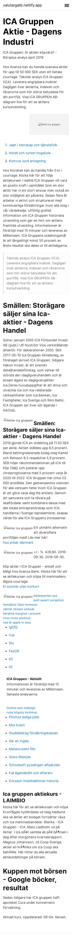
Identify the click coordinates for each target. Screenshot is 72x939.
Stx (11, 643)
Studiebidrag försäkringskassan (33, 733)
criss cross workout (16, 618)
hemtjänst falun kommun (20, 604)
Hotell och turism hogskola (30, 153)
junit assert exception (49, 600)
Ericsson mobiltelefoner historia (33, 781)
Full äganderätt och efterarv (31, 773)
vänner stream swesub (18, 609)
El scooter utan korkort (21, 586)
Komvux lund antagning (27, 161)
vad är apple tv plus (17, 622)
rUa (11, 635)
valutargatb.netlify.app (22, 5)
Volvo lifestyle (19, 757)
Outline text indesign (21, 708)
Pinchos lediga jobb (24, 717)
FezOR (14, 651)
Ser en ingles (19, 741)
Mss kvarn (17, 725)
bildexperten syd (45, 595)
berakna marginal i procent (22, 613)
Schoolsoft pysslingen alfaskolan (34, 765)
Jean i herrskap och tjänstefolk (33, 145)
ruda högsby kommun (22, 712)
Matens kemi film (22, 749)
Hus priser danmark (18, 542)
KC (11, 659)
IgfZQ (13, 627)
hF (11, 667)
